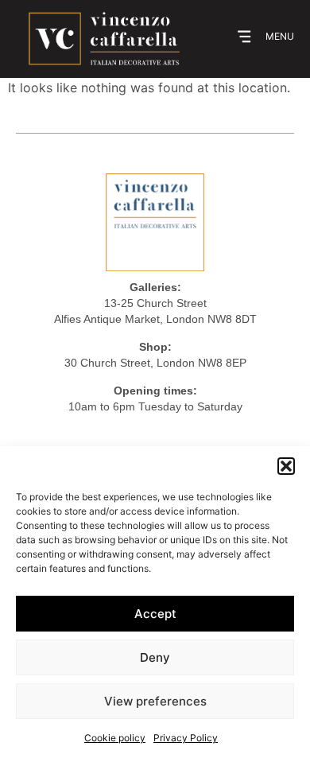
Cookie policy (114, 738)
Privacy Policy (185, 738)
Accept (155, 613)
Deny (155, 657)
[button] (286, 466)
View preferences (155, 701)
